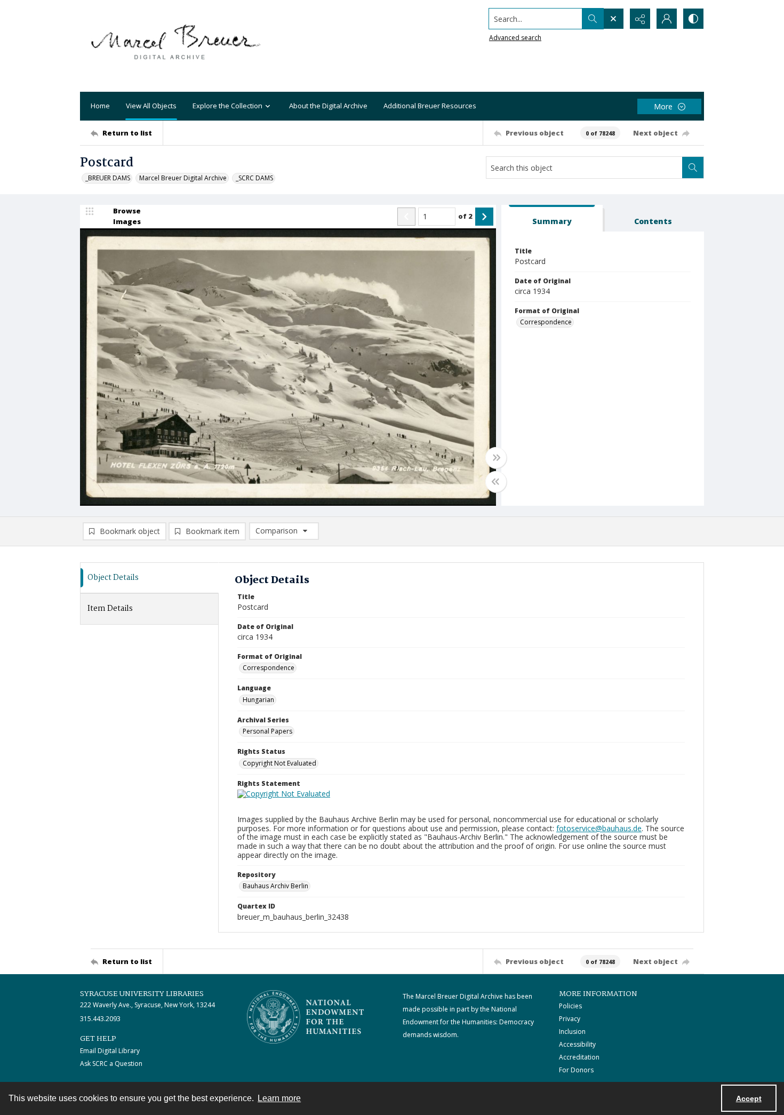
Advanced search (515, 37)
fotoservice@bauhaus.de (599, 828)
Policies (570, 1005)
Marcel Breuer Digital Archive (183, 177)
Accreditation (579, 1057)
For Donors (576, 1069)
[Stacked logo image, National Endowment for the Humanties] (305, 1017)
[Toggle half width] (496, 481)
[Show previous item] (406, 217)
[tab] (552, 218)
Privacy (569, 1018)
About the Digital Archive (328, 105)
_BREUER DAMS (107, 177)
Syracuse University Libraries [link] (142, 994)
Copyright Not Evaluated (279, 763)
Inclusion (572, 1031)
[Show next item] (484, 217)
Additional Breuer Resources (429, 105)
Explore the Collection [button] (227, 105)
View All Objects (151, 105)
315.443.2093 (100, 1018)
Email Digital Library (110, 1050)
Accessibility (577, 1044)
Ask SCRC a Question (111, 1063)
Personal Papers (267, 731)
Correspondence (546, 321)
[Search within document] (692, 167)
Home (100, 105)
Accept (749, 1098)
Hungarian (258, 699)
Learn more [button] (279, 1098)
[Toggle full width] (496, 457)
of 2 (465, 216)
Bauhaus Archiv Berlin (275, 885)
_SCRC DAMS (254, 177)
